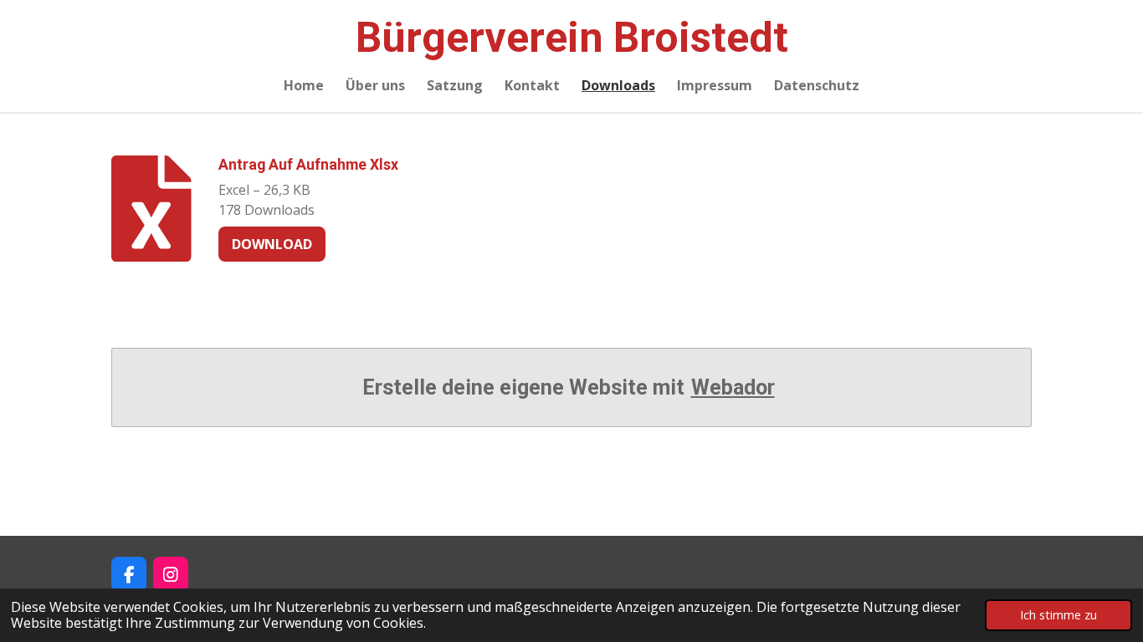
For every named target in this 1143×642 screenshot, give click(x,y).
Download (272, 244)
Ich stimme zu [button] (1058, 615)
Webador (733, 387)
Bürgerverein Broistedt (572, 37)
